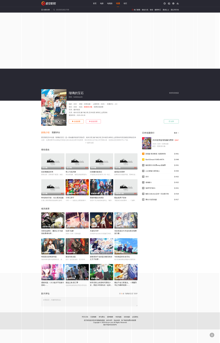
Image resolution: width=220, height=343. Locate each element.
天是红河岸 (94, 231)
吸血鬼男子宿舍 (120, 198)
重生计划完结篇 (151, 199)
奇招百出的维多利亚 (49, 257)
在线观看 (76, 121)
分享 (171, 121)
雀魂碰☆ (149, 182)
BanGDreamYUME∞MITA (155, 159)
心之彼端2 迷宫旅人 (153, 171)
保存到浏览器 (174, 93)
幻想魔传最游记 (96, 172)
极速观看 (93, 121)
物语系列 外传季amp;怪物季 (156, 165)
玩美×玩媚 (70, 231)
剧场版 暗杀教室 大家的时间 (156, 154)
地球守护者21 (150, 188)
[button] (46, 132)
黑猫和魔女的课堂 (97, 198)
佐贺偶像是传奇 (47, 172)
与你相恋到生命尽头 (122, 257)
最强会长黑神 (119, 172)
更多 (176, 133)
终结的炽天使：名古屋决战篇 (52, 198)
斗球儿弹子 (70, 198)
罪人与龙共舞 (71, 172)
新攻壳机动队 (71, 257)
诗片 (147, 177)
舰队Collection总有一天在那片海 (157, 194)
